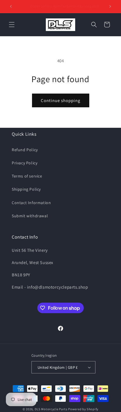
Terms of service (27, 176)
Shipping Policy (26, 189)
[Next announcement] (110, 6)
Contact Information (31, 202)
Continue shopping (60, 100)
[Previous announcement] (10, 6)
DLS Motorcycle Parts (51, 409)
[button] (11, 24)
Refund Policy (25, 149)
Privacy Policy (24, 163)
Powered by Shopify (83, 409)
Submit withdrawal (30, 215)
